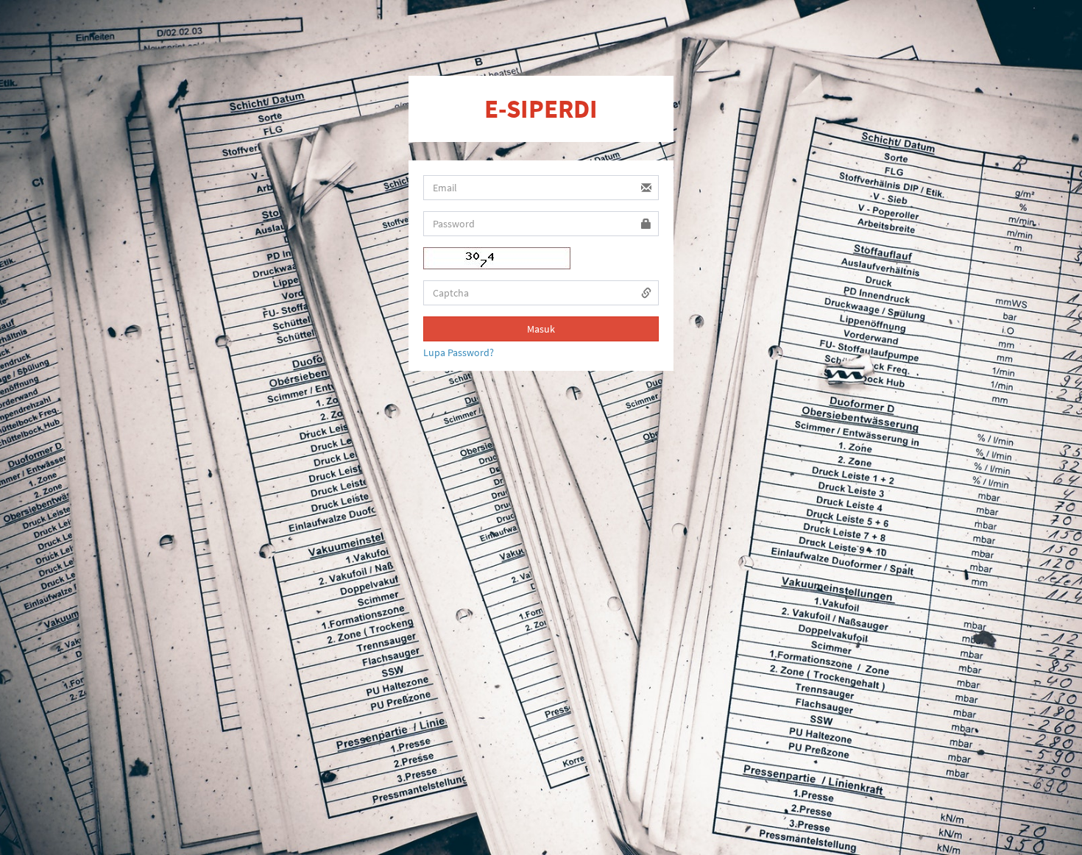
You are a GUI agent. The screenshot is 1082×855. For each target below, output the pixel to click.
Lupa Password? (458, 352)
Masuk (541, 329)
